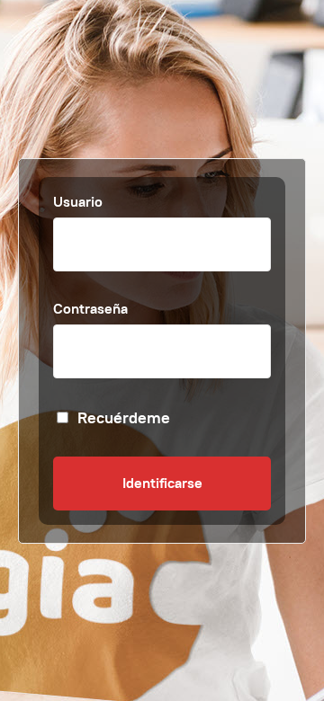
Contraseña (90, 308)
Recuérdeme (123, 417)
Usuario (78, 201)
